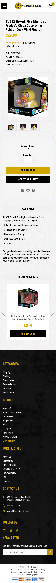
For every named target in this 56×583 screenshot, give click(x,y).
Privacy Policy (9, 465)
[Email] (28, 190)
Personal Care (9, 384)
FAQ (4, 477)
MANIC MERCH (10, 436)
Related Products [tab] (28, 277)
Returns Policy (9, 473)
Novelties (7, 388)
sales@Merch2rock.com (18, 511)
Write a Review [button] (13, 46)
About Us (7, 456)
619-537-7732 (13, 505)
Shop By (6, 372)
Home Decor (9, 392)
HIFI (5, 424)
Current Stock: (27, 147)
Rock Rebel (8, 432)
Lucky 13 (7, 428)
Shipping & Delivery (11, 469)
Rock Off (7, 408)
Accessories (8, 380)
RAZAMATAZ (9, 416)
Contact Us (8, 461)
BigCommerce (39, 572)
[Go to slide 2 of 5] (53, 312)
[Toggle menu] (4, 6)
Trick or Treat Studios (12, 412)
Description (28, 209)
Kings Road (8, 420)
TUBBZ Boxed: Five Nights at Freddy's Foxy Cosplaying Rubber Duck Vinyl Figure (28, 319)
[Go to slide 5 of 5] (3, 312)
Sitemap (6, 481)
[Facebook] (22, 190)
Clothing (6, 376)
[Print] (33, 190)
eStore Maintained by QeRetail (28, 574)
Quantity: (27, 155)
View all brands (9, 440)
